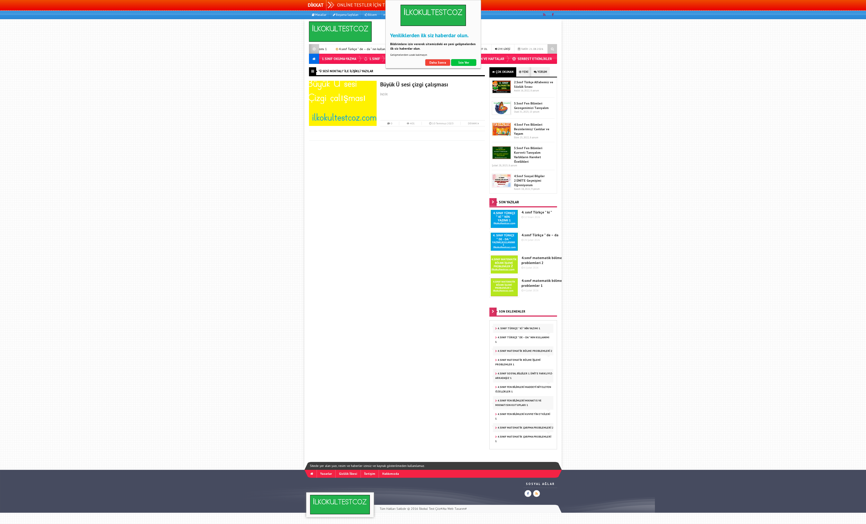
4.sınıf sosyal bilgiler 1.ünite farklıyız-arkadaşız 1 (524, 376)
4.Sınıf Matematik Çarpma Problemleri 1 (523, 439)
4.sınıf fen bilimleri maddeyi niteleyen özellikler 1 (523, 389)
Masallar (320, 15)
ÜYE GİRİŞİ (503, 49)
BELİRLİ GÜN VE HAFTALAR (483, 59)
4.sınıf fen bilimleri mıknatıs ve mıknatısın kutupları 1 (518, 403)
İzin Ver (463, 62)
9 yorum (535, 188)
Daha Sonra (437, 62)
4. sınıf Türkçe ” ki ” (536, 212)
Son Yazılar (509, 202)
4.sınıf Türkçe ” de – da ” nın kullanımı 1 (333, 49)
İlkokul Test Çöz (429, 509)
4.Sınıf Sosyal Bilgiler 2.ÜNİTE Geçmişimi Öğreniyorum (529, 180)
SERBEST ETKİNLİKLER (534, 59)
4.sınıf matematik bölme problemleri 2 (524, 350)
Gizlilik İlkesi (348, 474)
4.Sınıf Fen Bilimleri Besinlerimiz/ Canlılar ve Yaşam (531, 129)
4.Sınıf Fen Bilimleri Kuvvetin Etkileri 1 (522, 416)
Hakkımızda (390, 474)
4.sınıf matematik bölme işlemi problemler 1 (517, 362)
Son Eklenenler (512, 311)
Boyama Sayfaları (346, 15)
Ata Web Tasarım (453, 509)
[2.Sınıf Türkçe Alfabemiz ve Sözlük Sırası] (501, 93)
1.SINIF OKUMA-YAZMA (339, 59)
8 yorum (534, 90)
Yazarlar (326, 474)
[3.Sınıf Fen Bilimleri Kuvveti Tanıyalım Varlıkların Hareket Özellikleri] (501, 158)
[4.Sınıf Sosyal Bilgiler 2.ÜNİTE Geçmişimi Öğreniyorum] (501, 186)
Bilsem (372, 15)
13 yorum (534, 111)
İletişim (369, 474)
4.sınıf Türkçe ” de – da (539, 235)
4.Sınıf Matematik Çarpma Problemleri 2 (525, 427)
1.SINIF (374, 59)
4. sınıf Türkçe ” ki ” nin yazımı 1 (518, 328)
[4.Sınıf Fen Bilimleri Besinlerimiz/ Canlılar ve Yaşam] (501, 135)
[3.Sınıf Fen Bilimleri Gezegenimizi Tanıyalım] (501, 114)
